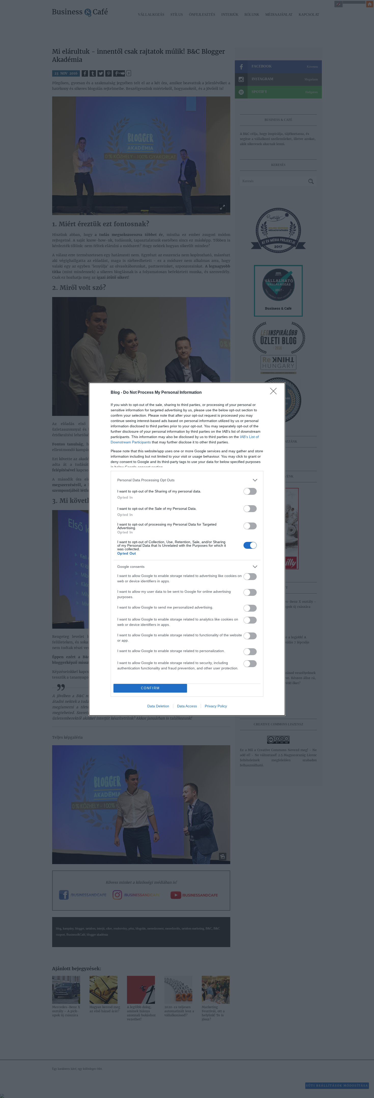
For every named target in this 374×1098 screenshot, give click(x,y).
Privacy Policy (216, 706)
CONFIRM (150, 688)
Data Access (187, 706)
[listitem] (187, 480)
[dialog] (187, 549)
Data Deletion (158, 706)
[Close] (275, 393)
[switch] (250, 491)
